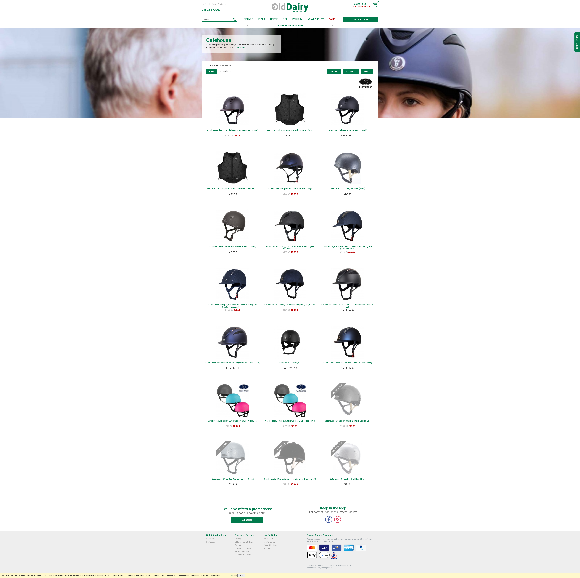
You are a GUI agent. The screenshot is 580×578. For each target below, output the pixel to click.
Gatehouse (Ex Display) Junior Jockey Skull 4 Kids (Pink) (290, 421)
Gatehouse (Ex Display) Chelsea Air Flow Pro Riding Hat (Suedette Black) (290, 247)
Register (212, 4)
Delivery (238, 539)
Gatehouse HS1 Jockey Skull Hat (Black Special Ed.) (347, 421)
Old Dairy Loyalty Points (244, 542)
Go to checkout (361, 19)
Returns (238, 545)
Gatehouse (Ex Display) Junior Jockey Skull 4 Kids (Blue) (232, 421)
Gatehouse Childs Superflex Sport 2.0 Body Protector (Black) (232, 188)
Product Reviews (270, 545)
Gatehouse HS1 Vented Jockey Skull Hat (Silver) (233, 479)
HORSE (274, 19)
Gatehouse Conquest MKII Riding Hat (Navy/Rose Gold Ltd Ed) (232, 363)
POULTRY (297, 19)
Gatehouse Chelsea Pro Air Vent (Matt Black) (347, 130)
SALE (332, 19)
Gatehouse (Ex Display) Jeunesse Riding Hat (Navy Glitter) (290, 304)
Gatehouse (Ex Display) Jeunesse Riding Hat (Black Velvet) (290, 479)
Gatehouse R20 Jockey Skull (290, 363)
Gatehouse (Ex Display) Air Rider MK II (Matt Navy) (290, 188)
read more (240, 47)
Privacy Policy (226, 575)
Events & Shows (270, 542)
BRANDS (248, 19)
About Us (210, 539)
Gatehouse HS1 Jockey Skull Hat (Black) (347, 188)
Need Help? (577, 42)
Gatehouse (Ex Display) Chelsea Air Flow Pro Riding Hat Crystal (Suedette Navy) (232, 305)
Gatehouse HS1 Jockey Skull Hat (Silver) (347, 479)
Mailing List (268, 539)
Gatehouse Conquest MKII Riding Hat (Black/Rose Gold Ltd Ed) (347, 305)
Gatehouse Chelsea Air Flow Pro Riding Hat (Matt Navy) (347, 363)
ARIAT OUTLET (315, 19)
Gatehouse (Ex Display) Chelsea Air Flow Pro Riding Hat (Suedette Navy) (347, 247)
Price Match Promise (243, 555)
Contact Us (222, 4)
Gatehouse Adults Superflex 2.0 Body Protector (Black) (290, 130)
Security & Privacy (242, 551)
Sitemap (267, 548)
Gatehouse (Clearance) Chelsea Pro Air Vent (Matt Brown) (232, 130)
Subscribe (247, 520)
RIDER (261, 19)
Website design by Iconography (319, 568)
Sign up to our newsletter (290, 25)
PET (285, 19)
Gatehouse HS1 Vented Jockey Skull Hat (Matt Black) (232, 246)
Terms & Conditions (243, 548)
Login (204, 4)
